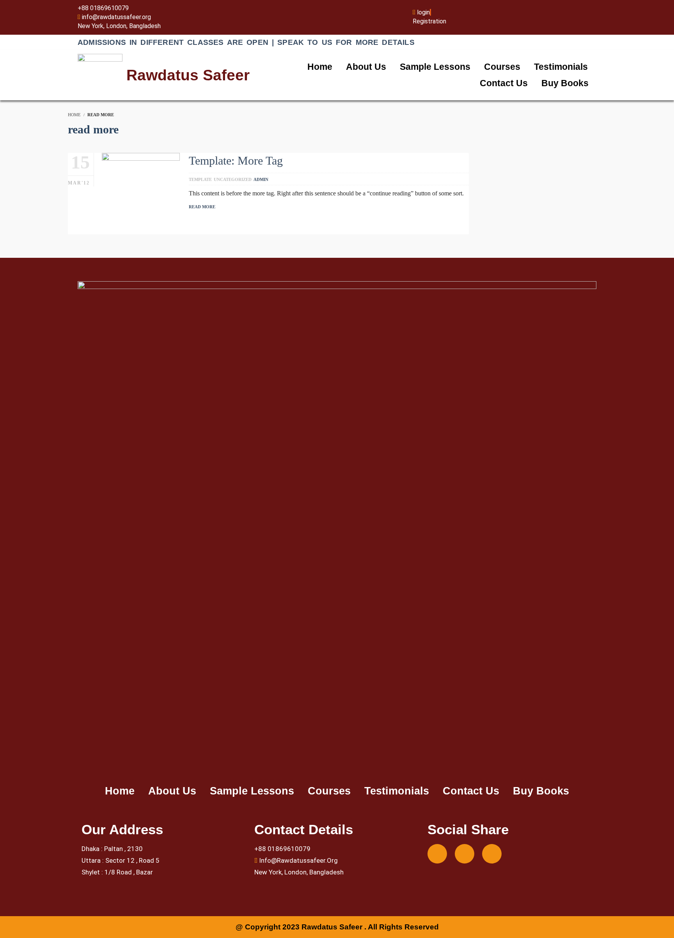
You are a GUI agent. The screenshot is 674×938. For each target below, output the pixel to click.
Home (319, 67)
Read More (202, 206)
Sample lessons (435, 67)
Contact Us (504, 83)
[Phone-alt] (492, 854)
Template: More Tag (236, 160)
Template (200, 179)
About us (366, 67)
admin (261, 179)
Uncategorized (233, 179)
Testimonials (561, 67)
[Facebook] (437, 854)
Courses (502, 67)
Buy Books (565, 83)
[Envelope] (464, 854)
